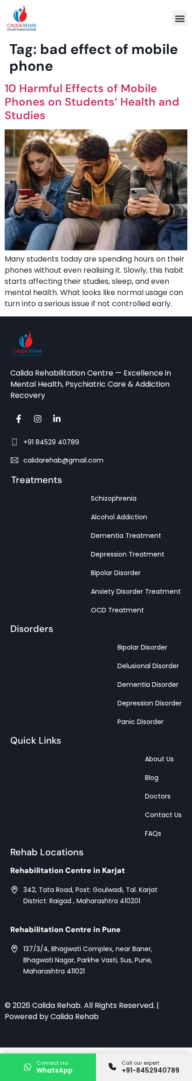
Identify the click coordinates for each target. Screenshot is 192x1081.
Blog (151, 777)
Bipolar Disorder (116, 572)
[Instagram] (37, 418)
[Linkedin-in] (56, 418)
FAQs (153, 833)
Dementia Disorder (147, 684)
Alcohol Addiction (119, 517)
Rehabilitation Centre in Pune (65, 929)
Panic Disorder (140, 721)
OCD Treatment (117, 610)
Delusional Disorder (148, 666)
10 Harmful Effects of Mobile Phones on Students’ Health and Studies (92, 101)
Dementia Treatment (126, 535)
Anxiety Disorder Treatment (136, 591)
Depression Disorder (149, 703)
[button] (179, 18)
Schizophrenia (114, 498)
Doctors (158, 796)
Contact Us (163, 814)
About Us (159, 759)
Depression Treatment (128, 554)
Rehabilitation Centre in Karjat (67, 870)
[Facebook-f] (18, 418)
